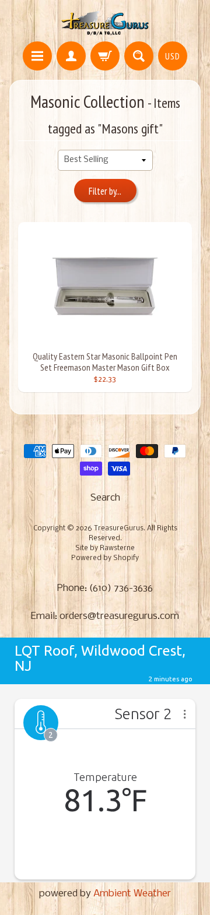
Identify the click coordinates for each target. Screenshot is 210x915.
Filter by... (105, 191)
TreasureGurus (119, 528)
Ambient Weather (132, 893)
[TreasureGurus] (105, 22)
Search (105, 498)
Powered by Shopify (105, 558)
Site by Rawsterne (105, 548)
